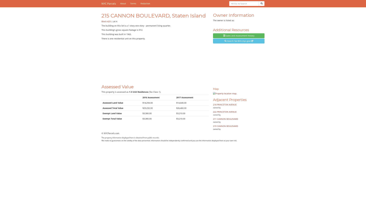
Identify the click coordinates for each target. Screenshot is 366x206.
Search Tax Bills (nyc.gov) (238, 41)
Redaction (145, 3)
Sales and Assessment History (239, 35)
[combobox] (244, 3)
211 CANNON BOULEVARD (225, 119)
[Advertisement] (155, 61)
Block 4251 (107, 21)
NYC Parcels (109, 3)
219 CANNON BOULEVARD (225, 126)
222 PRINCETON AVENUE (225, 111)
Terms (133, 3)
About (123, 3)
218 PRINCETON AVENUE (225, 104)
